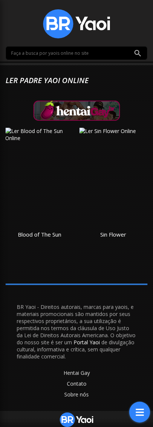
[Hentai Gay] (76, 110)
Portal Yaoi (87, 342)
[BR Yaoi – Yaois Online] (76, 23)
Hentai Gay (77, 372)
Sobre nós (76, 394)
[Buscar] (137, 53)
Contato (77, 383)
